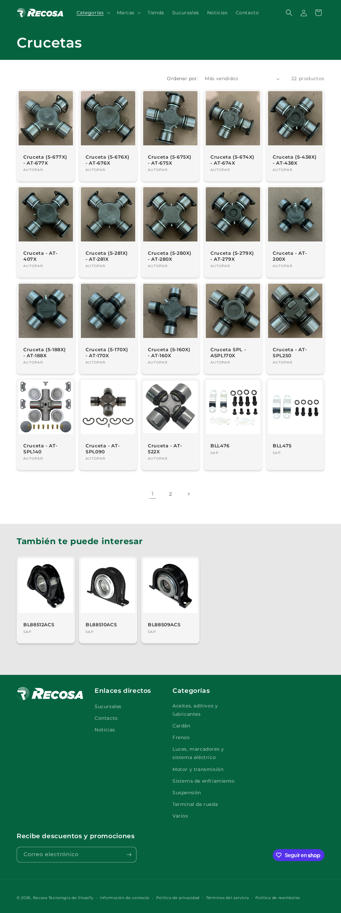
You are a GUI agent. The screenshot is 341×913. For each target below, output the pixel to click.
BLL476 (220, 445)
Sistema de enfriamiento (203, 781)
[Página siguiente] (188, 494)
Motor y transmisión (197, 769)
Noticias (105, 730)
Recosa (41, 897)
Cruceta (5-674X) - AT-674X (232, 160)
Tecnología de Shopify (71, 897)
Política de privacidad (177, 897)
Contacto (106, 718)
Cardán (181, 726)
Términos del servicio (227, 897)
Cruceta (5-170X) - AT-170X (107, 352)
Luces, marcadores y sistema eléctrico (198, 753)
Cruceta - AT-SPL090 (103, 448)
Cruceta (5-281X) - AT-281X (107, 256)
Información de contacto (125, 897)
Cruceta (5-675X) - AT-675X (169, 160)
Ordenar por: (182, 78)
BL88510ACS (101, 624)
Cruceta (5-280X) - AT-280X (169, 256)
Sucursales (108, 706)
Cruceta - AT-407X (40, 256)
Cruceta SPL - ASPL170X (228, 352)
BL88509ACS (164, 624)
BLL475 (282, 445)
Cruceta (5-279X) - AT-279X (232, 256)
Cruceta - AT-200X (290, 256)
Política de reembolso (277, 897)
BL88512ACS (38, 624)
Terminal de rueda (195, 804)
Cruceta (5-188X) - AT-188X (44, 352)
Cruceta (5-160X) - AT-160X (169, 352)
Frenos (181, 737)
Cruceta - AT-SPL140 (40, 448)
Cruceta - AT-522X (165, 448)
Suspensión (186, 793)
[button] (93, 13)
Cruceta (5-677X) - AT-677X (45, 160)
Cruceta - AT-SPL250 (290, 352)
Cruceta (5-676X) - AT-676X (108, 160)
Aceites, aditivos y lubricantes (195, 710)
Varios (180, 816)
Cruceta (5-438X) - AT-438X (295, 160)
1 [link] (153, 494)
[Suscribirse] (129, 854)
